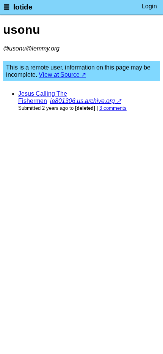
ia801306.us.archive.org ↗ (85, 101)
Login (149, 6)
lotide (23, 7)
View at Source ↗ (62, 74)
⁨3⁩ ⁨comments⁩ (113, 108)
